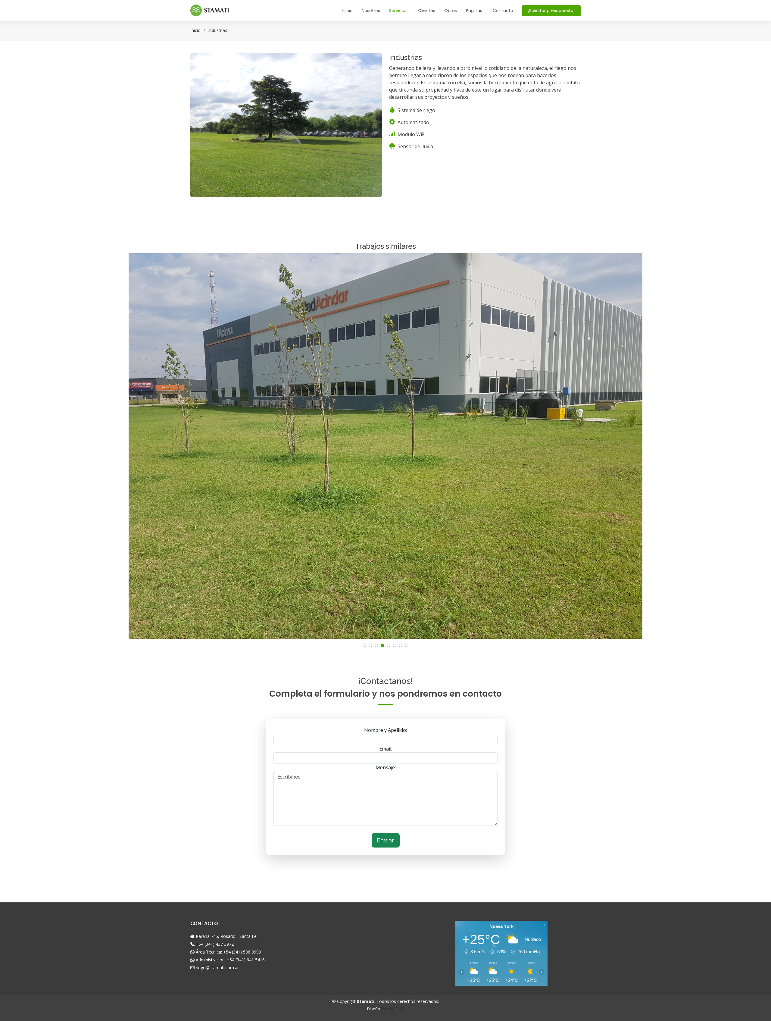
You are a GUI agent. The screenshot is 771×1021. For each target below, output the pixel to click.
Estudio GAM (392, 1008)
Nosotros (371, 11)
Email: (385, 748)
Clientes (426, 11)
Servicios (398, 11)
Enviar (386, 840)
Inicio (347, 11)
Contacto (503, 11)
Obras (450, 11)
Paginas (474, 11)
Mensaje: (386, 767)
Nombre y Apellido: (385, 730)
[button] (364, 645)
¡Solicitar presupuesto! (551, 11)
